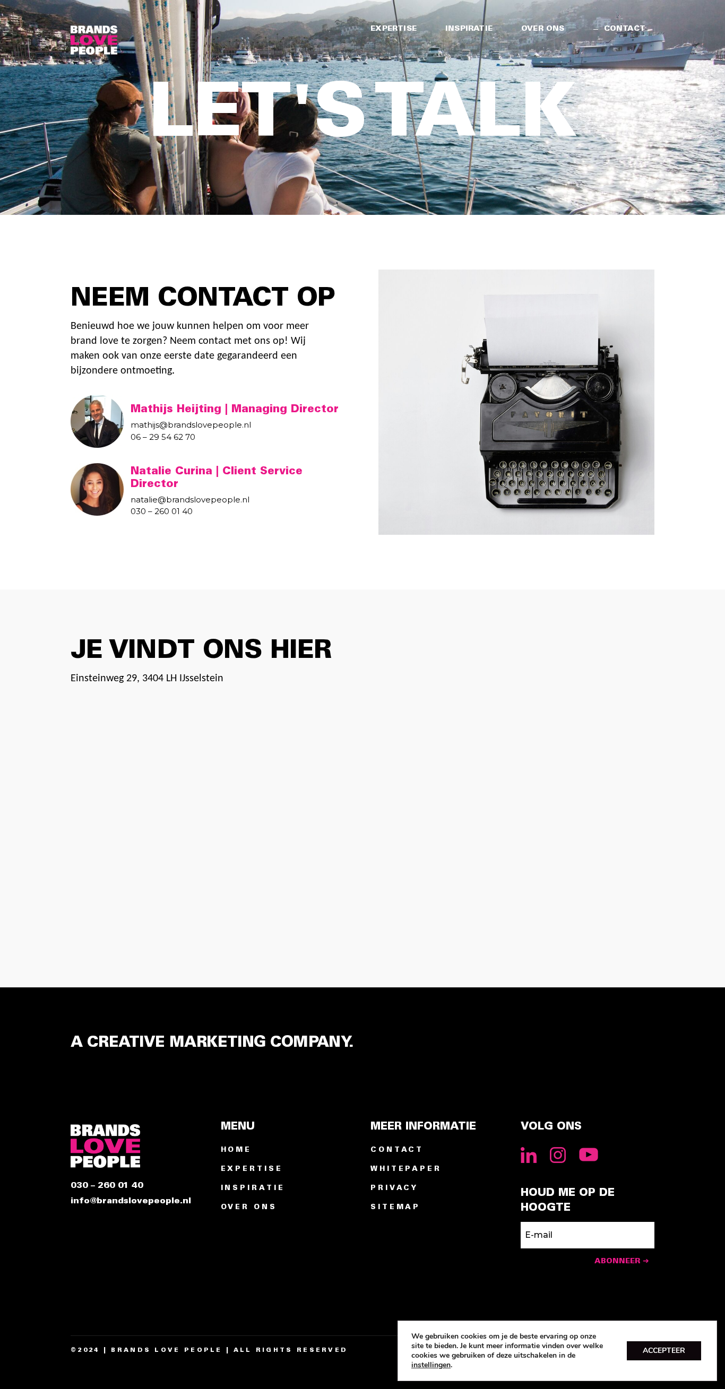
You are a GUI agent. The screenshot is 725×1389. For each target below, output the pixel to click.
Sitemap (395, 1207)
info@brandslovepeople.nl (131, 1201)
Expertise (252, 1169)
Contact (397, 1150)
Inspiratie (253, 1188)
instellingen (431, 1365)
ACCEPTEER (664, 1350)
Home (236, 1150)
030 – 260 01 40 (107, 1186)
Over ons (249, 1207)
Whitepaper (406, 1169)
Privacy (394, 1188)
